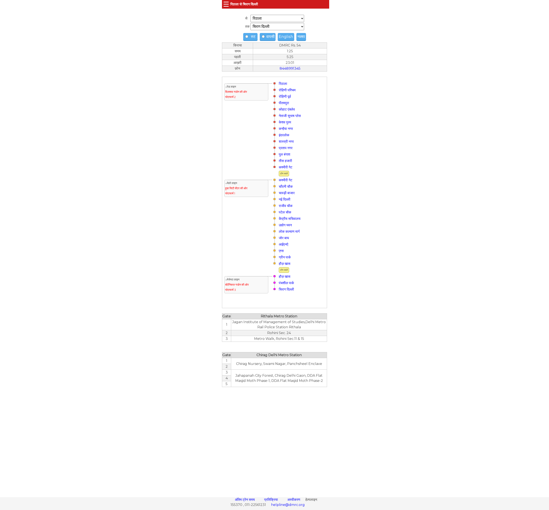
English (286, 36)
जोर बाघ (284, 238)
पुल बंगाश (284, 154)
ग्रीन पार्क (285, 257)
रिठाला (283, 84)
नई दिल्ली (284, 199)
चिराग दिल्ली (286, 289)
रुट (252, 36)
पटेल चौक (285, 212)
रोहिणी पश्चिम (287, 90)
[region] (274, 439)
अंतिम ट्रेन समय (245, 500)
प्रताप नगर (286, 148)
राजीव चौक (286, 206)
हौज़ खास (284, 264)
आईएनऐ (283, 244)
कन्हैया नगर (286, 129)
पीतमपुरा (284, 103)
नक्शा (301, 36)
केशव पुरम (285, 122)
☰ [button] (226, 4)
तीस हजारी (285, 161)
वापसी (269, 36)
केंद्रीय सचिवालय (289, 219)
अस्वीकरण (294, 500)
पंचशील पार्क (286, 283)
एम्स (281, 251)
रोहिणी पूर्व (285, 96)
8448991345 (290, 68)
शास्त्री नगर (286, 142)
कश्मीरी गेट (285, 167)
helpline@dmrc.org (288, 505)
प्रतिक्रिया (271, 500)
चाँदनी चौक (286, 186)
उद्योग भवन (285, 225)
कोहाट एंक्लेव (287, 109)
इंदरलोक (284, 135)
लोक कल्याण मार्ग (289, 232)
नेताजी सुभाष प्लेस (290, 116)
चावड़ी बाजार (287, 193)
